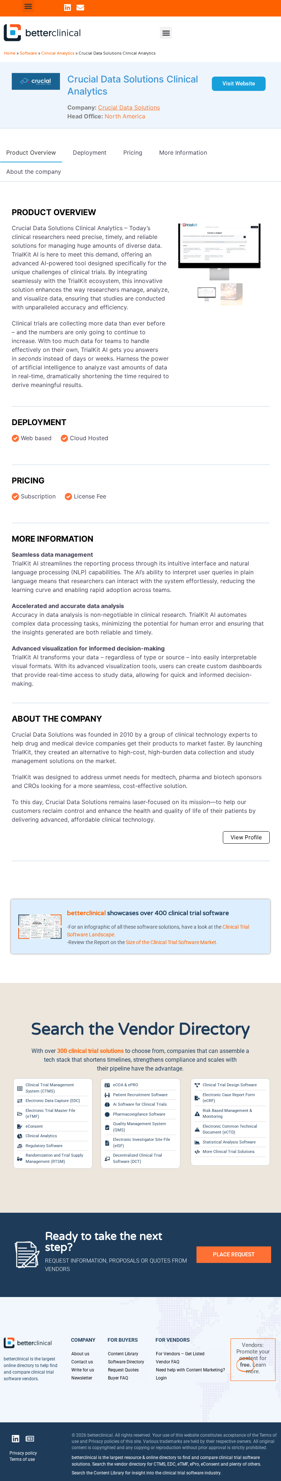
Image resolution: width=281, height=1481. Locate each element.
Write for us (82, 1370)
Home (9, 53)
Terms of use (22, 1459)
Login (161, 1378)
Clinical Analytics (57, 53)
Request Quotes (123, 1370)
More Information (52, 539)
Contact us (82, 1361)
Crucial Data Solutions (129, 107)
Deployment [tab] (89, 152)
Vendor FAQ (167, 1361)
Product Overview (54, 212)
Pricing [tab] (132, 152)
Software (28, 53)
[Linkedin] (67, 7)
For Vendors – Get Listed (180, 1353)
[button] (28, 6)
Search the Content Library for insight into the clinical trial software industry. (146, 1473)
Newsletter (81, 1378)
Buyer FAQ (118, 1378)
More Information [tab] (183, 152)
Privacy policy (23, 1453)
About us (80, 1353)
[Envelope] (80, 7)
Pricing (28, 480)
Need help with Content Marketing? (190, 1370)
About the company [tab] (33, 171)
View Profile (246, 837)
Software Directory (126, 1361)
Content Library (123, 1353)
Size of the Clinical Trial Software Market (171, 942)
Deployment (39, 422)
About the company (57, 718)
